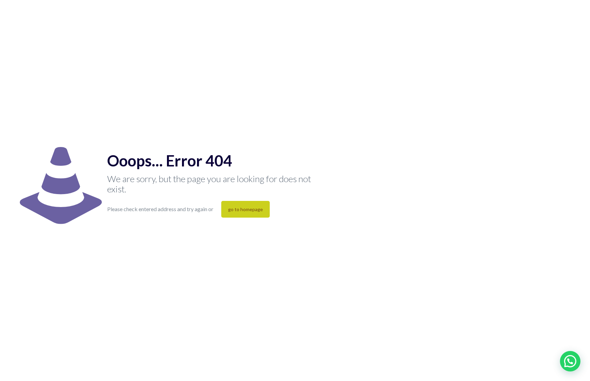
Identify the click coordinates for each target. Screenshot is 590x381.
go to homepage (245, 209)
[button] (570, 361)
